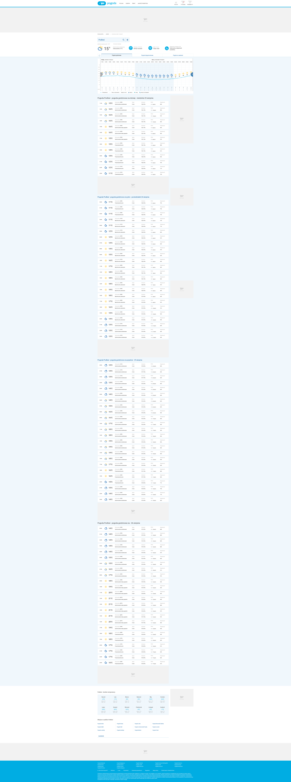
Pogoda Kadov (101, 723)
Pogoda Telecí (156, 730)
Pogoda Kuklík (101, 727)
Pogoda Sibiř (119, 727)
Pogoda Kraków (120, 764)
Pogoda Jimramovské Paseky (141, 727)
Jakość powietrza (143, 3)
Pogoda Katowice (178, 763)
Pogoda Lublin (139, 764)
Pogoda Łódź (158, 764)
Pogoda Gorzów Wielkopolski (161, 763)
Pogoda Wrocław (101, 767)
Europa (128, 3)
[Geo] (127, 40)
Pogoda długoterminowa (147, 55)
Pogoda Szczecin (159, 766)
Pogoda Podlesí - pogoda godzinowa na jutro (114, 197)
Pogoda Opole (101, 766)
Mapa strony (155, 770)
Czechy (107, 34)
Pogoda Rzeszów (139, 766)
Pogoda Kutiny (120, 723)
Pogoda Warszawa (179, 766)
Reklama (113, 770)
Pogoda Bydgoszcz (121, 763)
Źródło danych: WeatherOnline (167, 770)
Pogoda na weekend (178, 55)
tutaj (126, 779)
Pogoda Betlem (138, 730)
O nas (119, 770)
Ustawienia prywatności (137, 770)
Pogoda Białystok (101, 763)
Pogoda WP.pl (101, 34)
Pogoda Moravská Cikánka (158, 723)
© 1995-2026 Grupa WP (103, 770)
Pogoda (111, 3)
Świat (133, 3)
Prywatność (126, 770)
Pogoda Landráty (101, 730)
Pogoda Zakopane (121, 767)
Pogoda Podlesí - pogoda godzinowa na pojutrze (115, 360)
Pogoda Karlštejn (120, 730)
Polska (121, 3)
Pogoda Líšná (137, 723)
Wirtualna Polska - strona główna (102, 3)
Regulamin (147, 770)
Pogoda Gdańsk (139, 763)
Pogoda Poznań (120, 766)
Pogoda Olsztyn (178, 764)
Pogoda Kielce (101, 764)
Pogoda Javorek (156, 727)
